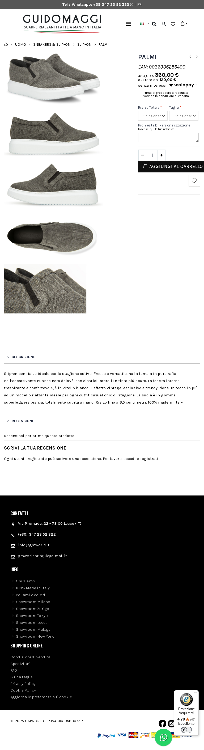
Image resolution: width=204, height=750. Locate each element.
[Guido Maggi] (60, 24)
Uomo (20, 44)
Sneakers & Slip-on (51, 44)
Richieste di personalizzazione (164, 125)
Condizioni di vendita (30, 657)
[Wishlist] (173, 24)
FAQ (13, 670)
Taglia (175, 107)
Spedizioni (20, 663)
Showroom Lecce (32, 622)
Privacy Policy (23, 683)
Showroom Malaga (33, 629)
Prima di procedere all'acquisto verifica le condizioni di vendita (166, 94)
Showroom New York (35, 636)
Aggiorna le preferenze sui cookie (41, 696)
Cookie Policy (23, 690)
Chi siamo (25, 581)
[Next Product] (197, 57)
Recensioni (22, 421)
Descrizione (23, 357)
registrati (149, 458)
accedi (130, 458)
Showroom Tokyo (32, 615)
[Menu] (128, 24)
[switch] (186, 730)
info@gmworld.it (33, 545)
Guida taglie (21, 677)
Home (6, 44)
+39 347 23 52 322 (111, 4)
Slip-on (84, 44)
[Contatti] (139, 4)
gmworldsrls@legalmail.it (42, 555)
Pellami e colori (30, 594)
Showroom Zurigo (32, 608)
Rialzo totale (150, 107)
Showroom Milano (33, 601)
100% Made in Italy (33, 588)
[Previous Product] (190, 57)
